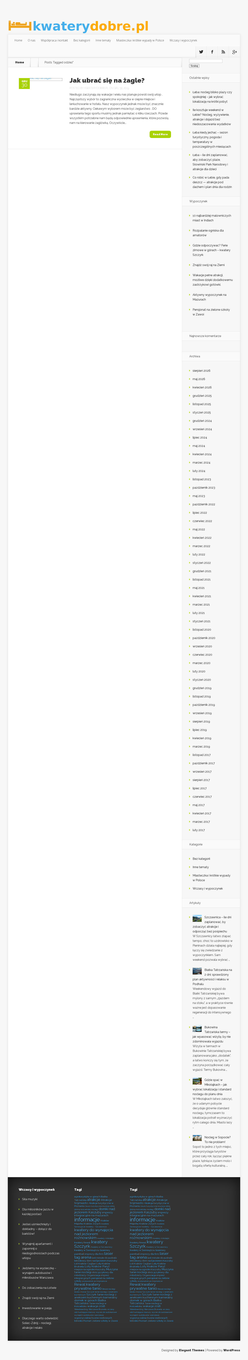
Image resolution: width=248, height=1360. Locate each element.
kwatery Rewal (82, 1242)
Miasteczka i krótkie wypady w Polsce (140, 40)
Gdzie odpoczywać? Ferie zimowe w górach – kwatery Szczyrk (211, 250)
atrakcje (93, 1199)
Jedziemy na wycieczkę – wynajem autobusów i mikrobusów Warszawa (39, 1272)
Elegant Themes (191, 1350)
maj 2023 (199, 496)
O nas (31, 40)
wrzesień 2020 (202, 646)
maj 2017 (199, 805)
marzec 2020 (201, 663)
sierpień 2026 (201, 370)
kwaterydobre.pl (96, 88)
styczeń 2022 (202, 563)
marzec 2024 (201, 462)
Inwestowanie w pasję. (37, 1308)
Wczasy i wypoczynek (183, 40)
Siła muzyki (29, 1199)
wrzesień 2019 (202, 713)
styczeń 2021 (201, 621)
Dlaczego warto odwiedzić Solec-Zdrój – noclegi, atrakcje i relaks (40, 1323)
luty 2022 (199, 554)
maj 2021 (199, 588)
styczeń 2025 (202, 412)
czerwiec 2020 (202, 654)
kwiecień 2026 (202, 387)
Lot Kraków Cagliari (85, 1263)
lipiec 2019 (200, 730)
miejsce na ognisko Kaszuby (89, 1269)
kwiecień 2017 (202, 813)
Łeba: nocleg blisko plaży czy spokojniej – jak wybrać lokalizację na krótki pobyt (212, 96)
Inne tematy (103, 40)
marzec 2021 (201, 604)
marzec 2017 (201, 821)
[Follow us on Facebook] (212, 52)
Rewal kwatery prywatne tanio (87, 1286)
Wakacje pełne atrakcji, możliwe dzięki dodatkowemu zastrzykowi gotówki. (213, 279)
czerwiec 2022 (202, 521)
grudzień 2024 (202, 421)
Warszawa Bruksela (98, 1309)
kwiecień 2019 (202, 738)
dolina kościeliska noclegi (86, 1209)
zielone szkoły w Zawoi (105, 1320)
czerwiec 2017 (202, 796)
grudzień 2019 (202, 688)
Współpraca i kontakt (54, 40)
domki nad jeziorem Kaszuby (94, 1210)
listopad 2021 (202, 579)
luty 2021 (199, 613)
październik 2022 (204, 504)
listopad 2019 (202, 696)
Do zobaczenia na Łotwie (39, 1288)
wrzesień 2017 (202, 771)
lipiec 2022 (200, 512)
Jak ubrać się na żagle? (107, 80)
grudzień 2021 (202, 571)
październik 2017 (204, 763)
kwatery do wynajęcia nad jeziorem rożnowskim (93, 1234)
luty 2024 (199, 471)
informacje (87, 1219)
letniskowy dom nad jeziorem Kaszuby (95, 1260)
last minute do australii (104, 1257)
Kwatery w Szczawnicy (101, 1247)
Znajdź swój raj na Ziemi (209, 265)
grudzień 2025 (202, 395)
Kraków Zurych (92, 1223)
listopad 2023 (202, 479)
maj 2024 (199, 446)
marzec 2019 (201, 746)
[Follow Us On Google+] (234, 52)
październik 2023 (204, 487)
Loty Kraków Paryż (97, 1266)
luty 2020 (199, 671)
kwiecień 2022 (202, 537)
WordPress (231, 1350)
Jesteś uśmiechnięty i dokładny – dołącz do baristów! (37, 1229)
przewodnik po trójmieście (94, 1281)
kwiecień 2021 (202, 596)
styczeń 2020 (202, 679)
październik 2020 (204, 638)
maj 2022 (199, 529)
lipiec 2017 (200, 788)
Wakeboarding (81, 1309)
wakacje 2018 (96, 1306)
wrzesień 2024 (202, 429)
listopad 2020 (202, 629)
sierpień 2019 (201, 721)
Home (18, 40)
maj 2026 (199, 379)
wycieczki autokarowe (106, 1312)
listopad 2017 (202, 755)
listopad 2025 (202, 404)
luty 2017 (199, 830)
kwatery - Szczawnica (96, 1227)
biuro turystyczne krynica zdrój (100, 1206)
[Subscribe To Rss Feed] (223, 52)
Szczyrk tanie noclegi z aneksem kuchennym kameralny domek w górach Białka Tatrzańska (95, 1299)
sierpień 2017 (201, 780)
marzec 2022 (201, 546)
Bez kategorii (81, 40)
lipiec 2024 (200, 437)
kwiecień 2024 (202, 454)
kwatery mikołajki (105, 1238)
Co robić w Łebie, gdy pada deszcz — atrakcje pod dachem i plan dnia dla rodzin (212, 182)
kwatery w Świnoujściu (86, 1250)
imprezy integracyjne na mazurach (93, 1214)
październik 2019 (204, 705)
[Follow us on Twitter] (201, 52)
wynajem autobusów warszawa (89, 1315)
